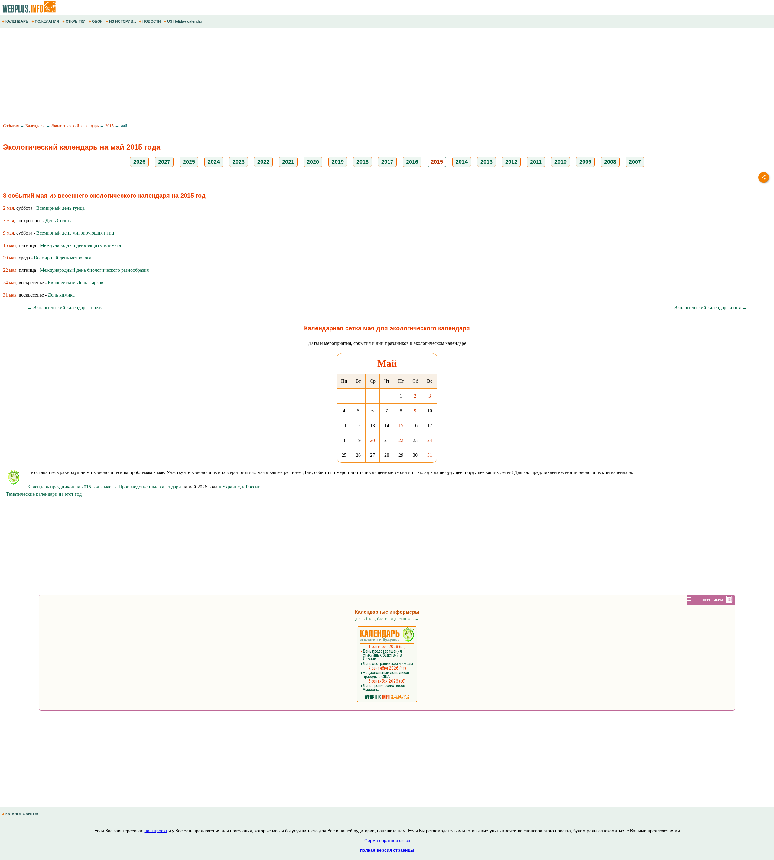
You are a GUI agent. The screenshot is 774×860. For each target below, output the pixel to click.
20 (372, 440)
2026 (139, 162)
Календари (35, 126)
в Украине (229, 486)
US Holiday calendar (184, 21)
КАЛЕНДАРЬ (17, 21)
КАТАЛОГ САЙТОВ (22, 814)
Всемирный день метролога (62, 257)
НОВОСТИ (151, 21)
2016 (412, 162)
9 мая (8, 232)
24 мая (9, 282)
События (11, 126)
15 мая (9, 245)
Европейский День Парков (75, 282)
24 (429, 440)
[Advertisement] (181, 76)
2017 (387, 162)
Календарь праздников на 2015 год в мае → (72, 486)
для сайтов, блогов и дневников (387, 619)
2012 (511, 162)
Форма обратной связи (387, 840)
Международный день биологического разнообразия (94, 270)
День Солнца (59, 220)
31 (429, 455)
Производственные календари (150, 486)
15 (400, 425)
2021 (288, 162)
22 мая (9, 270)
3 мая (8, 220)
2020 (313, 162)
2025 (189, 162)
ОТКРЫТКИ (75, 21)
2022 (263, 162)
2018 (362, 162)
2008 (610, 162)
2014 (462, 162)
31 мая (9, 294)
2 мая (8, 208)
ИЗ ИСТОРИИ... (122, 21)
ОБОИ (97, 21)
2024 (214, 162)
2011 (536, 162)
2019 (338, 162)
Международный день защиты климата (80, 245)
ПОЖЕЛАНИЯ (47, 21)
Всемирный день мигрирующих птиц (75, 232)
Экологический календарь (75, 126)
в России (251, 486)
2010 (560, 162)
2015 (109, 126)
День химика (61, 294)
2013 (486, 162)
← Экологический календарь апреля (64, 307)
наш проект (156, 830)
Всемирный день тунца (60, 208)
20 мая (9, 257)
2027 (164, 162)
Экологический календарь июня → (710, 307)
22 (400, 440)
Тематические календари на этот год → (47, 494)
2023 (239, 162)
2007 (635, 162)
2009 (585, 162)
